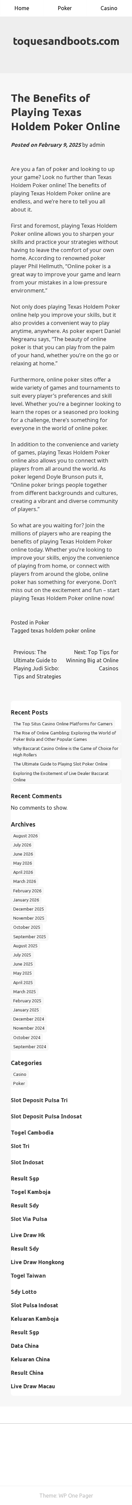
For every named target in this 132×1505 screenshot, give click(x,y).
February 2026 (27, 890)
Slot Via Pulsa (29, 1219)
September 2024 (29, 1046)
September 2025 (29, 936)
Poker (65, 8)
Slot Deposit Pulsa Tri (39, 1100)
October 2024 (26, 1037)
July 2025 (22, 954)
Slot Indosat (27, 1162)
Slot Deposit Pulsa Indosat (46, 1116)
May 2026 (22, 863)
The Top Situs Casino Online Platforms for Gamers (63, 723)
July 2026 (22, 844)
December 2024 (28, 1018)
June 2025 (23, 963)
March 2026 (24, 881)
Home (22, 8)
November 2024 (28, 1028)
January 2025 (26, 1009)
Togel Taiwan (28, 1275)
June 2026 (23, 854)
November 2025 (28, 918)
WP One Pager (76, 1496)
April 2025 (23, 982)
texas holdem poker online (63, 631)
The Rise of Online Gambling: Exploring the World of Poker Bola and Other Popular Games (64, 736)
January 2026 (26, 899)
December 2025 (28, 909)
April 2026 (23, 872)
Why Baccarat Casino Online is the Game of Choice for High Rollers (65, 751)
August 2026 (25, 835)
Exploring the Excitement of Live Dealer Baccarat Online (61, 776)
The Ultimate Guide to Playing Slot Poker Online (60, 763)
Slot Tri (20, 1146)
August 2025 (25, 945)
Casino (109, 8)
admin (97, 145)
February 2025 (27, 1000)
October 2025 (26, 927)
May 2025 (22, 973)
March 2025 (24, 991)
